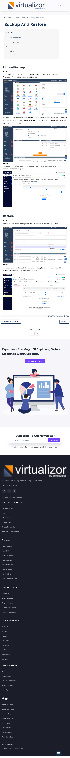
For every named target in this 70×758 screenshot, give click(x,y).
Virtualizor (18, 497)
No (38, 333)
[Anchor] (26, 67)
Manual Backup (15, 37)
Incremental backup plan (11, 321)
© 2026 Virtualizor (7, 745)
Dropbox (63, 321)
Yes (32, 333)
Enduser (16, 43)
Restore (8, 47)
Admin (15, 40)
